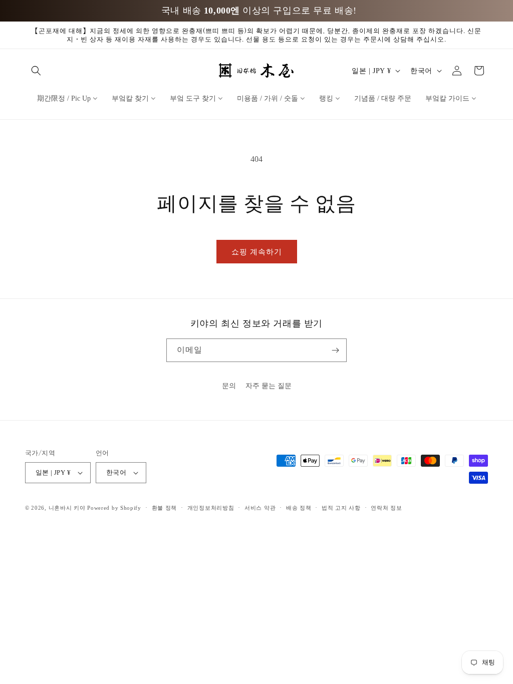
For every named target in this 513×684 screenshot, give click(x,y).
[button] (36, 71)
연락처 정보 (386, 508)
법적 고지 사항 (341, 508)
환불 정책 (164, 508)
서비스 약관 (260, 508)
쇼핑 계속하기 (256, 252)
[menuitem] (67, 98)
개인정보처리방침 (210, 508)
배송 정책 (299, 508)
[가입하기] (335, 350)
